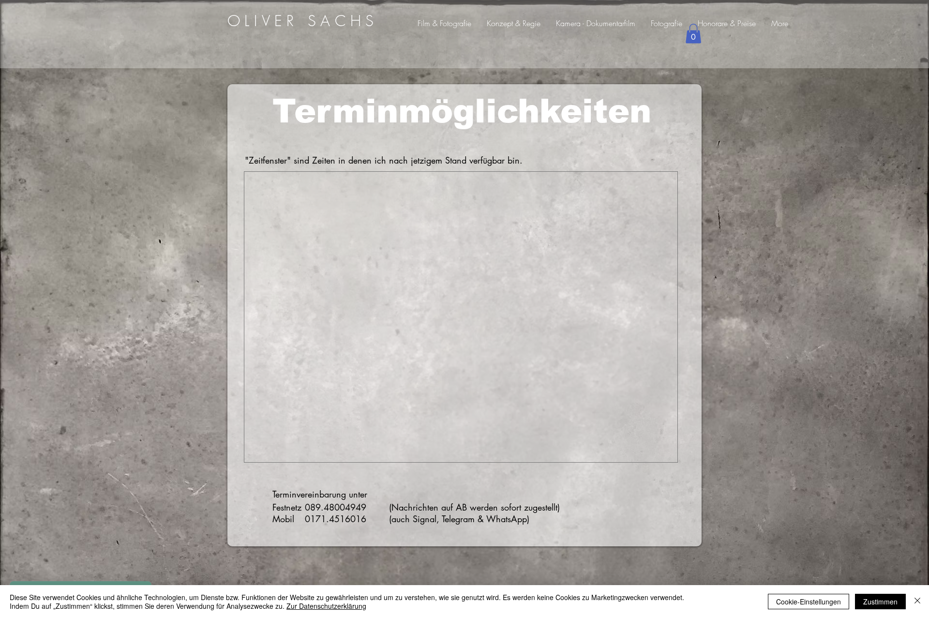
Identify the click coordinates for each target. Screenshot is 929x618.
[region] (303, 20)
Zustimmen (880, 601)
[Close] (917, 601)
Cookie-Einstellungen (808, 601)
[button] (693, 34)
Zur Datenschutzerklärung (326, 606)
